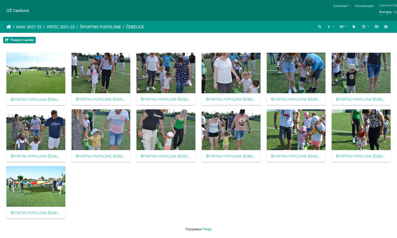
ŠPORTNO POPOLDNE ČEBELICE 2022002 (101, 99)
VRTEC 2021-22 (61, 26)
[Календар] (365, 27)
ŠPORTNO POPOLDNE (100, 26)
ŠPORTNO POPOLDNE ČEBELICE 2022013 (36, 213)
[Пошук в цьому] (320, 27)
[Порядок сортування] (330, 27)
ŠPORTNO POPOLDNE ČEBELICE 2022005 (296, 99)
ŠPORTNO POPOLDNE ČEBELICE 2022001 (36, 100)
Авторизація (364, 6)
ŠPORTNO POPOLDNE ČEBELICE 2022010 (231, 156)
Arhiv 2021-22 (29, 26)
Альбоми (340, 6)
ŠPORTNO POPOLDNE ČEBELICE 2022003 (166, 99)
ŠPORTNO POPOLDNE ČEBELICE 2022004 (231, 99)
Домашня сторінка (8, 27)
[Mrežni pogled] (376, 27)
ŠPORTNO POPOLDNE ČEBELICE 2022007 (36, 156)
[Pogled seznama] (386, 27)
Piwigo (207, 229)
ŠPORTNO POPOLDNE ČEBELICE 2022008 (101, 156)
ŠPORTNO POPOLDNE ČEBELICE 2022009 (166, 156)
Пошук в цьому (22, 40)
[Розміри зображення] (343, 27)
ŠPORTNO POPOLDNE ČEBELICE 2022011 (296, 156)
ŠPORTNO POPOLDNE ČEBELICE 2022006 (361, 99)
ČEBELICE (135, 26)
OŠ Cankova (17, 10)
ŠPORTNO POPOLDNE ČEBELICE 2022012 (361, 156)
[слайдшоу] (354, 27)
